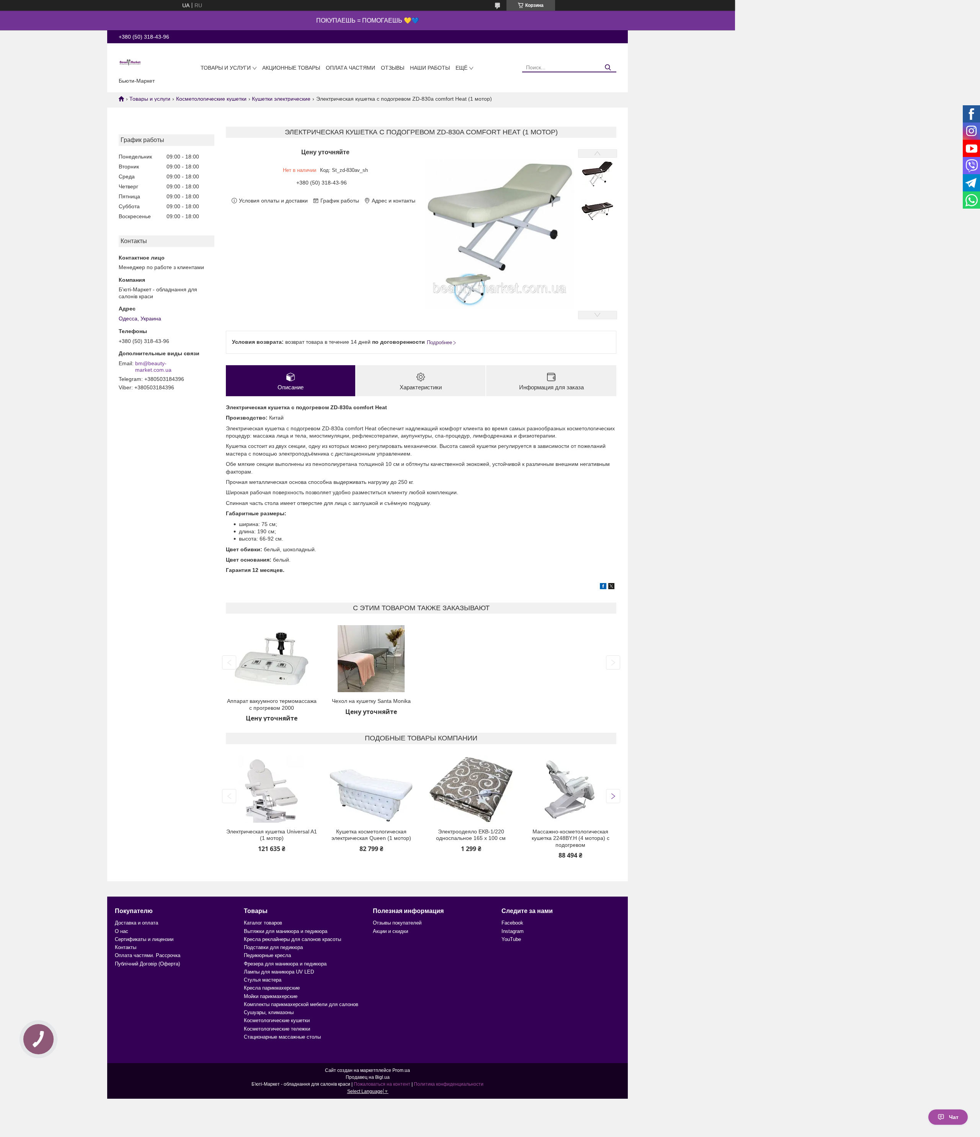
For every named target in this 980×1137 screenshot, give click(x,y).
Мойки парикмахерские (270, 996)
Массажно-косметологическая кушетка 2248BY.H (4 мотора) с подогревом (570, 838)
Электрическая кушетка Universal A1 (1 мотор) (271, 834)
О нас (121, 931)
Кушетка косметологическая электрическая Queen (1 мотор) (371, 834)
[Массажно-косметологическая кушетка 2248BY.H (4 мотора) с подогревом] (570, 789)
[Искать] (607, 67)
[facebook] (603, 587)
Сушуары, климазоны (269, 1012)
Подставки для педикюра (273, 947)
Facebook (512, 923)
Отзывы (392, 68)
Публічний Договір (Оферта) (147, 964)
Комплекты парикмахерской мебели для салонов (301, 1004)
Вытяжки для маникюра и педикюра (285, 931)
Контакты (125, 947)
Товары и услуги (226, 68)
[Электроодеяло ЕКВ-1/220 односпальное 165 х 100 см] (471, 789)
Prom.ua (401, 1070)
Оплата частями (350, 68)
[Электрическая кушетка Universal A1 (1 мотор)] (271, 789)
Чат (954, 1117)
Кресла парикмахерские (272, 988)
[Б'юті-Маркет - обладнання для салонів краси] (130, 62)
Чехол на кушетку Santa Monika (371, 701)
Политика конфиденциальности (448, 1084)
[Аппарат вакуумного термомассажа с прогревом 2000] (271, 658)
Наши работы (430, 68)
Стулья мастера (262, 980)
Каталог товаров (263, 923)
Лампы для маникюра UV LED (279, 972)
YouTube (511, 939)
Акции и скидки (390, 931)
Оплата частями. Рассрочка (147, 955)
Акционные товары (291, 68)
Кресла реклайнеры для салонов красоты (292, 939)
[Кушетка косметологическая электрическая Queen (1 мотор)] (371, 789)
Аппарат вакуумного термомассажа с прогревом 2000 (272, 704)
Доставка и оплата (136, 923)
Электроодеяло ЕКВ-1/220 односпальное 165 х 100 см (471, 834)
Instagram (512, 931)
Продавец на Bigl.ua (368, 1077)
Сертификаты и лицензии (144, 939)
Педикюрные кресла (267, 955)
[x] (611, 587)
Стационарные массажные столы (282, 1037)
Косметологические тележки (277, 1029)
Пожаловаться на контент (382, 1084)
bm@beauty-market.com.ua (153, 366)
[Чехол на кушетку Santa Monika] (371, 658)
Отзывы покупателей (397, 923)
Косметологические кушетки (211, 98)
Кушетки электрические (281, 98)
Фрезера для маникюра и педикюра (285, 964)
